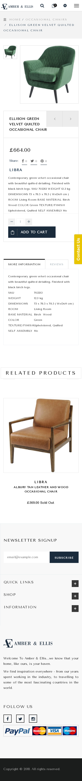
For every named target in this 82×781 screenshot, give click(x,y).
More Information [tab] (24, 264)
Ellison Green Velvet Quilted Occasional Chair (28, 124)
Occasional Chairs (46, 19)
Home (15, 19)
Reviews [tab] (56, 264)
